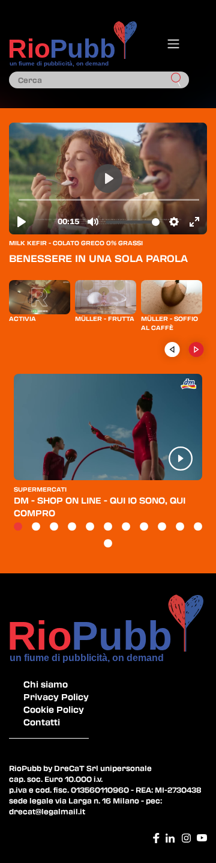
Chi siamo (45, 684)
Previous (171, 349)
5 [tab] (90, 527)
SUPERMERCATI (40, 489)
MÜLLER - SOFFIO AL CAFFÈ (169, 323)
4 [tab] (72, 527)
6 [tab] (108, 527)
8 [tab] (144, 527)
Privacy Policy (56, 697)
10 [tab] (180, 527)
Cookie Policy (53, 709)
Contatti (41, 722)
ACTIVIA (22, 318)
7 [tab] (126, 527)
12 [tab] (108, 544)
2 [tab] (36, 527)
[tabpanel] (108, 451)
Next (195, 349)
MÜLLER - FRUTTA (104, 318)
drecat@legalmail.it (47, 811)
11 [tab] (198, 527)
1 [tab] (18, 527)
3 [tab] (54, 527)
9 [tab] (162, 527)
